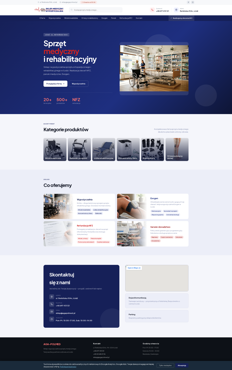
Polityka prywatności (68, 367)
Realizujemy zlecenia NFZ (182, 18)
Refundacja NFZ (126, 18)
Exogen (105, 18)
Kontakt (139, 18)
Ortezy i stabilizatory (89, 18)
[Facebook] (188, 2)
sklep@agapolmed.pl (69, 2)
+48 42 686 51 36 (99, 354)
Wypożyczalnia (55, 18)
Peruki (113, 18)
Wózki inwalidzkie (71, 18)
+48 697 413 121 (63, 305)
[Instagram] (192, 2)
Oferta (42, 18)
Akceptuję (182, 365)
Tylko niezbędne (165, 365)
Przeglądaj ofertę (54, 84)
